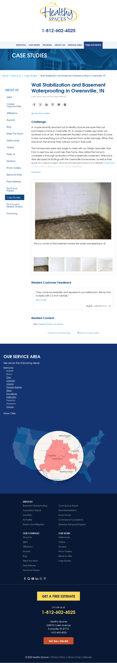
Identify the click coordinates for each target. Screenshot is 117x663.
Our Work (34, 45)
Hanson (10, 406)
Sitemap (87, 657)
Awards (11, 120)
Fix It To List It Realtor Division (15, 205)
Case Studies (13, 197)
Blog (9, 126)
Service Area (75, 45)
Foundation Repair (32, 510)
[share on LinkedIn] (46, 104)
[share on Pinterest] (52, 104)
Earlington (11, 397)
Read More (36, 172)
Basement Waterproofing (35, 505)
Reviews (47, 45)
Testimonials (13, 140)
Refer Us (11, 154)
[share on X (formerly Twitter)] (40, 104)
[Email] (59, 104)
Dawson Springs (14, 387)
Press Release (14, 181)
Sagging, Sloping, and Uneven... (51, 324)
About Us (60, 45)
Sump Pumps (64, 515)
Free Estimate (93, 45)
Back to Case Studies (89, 333)
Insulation (27, 515)
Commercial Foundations (70, 519)
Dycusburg (11, 393)
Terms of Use (74, 657)
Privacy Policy (58, 657)
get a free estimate (58, 596)
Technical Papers (12, 189)
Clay (8, 377)
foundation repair (62, 166)
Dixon (9, 390)
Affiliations (12, 113)
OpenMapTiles (56, 479)
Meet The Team (15, 133)
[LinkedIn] (37, 578)
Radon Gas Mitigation (33, 524)
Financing (12, 213)
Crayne (10, 383)
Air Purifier (27, 519)
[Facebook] (25, 578)
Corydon (10, 380)
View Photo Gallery (42, 113)
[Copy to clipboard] (65, 104)
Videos (10, 147)
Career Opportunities (14, 105)
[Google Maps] (29, 578)
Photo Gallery (14, 167)
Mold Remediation (67, 510)
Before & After (14, 174)
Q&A (9, 97)
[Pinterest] (45, 578)
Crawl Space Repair (68, 505)
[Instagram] (41, 578)
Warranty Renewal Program (71, 524)
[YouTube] (33, 578)
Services (21, 45)
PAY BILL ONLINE (58, 641)
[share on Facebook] (34, 104)
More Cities (10, 413)
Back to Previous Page (60, 333)
